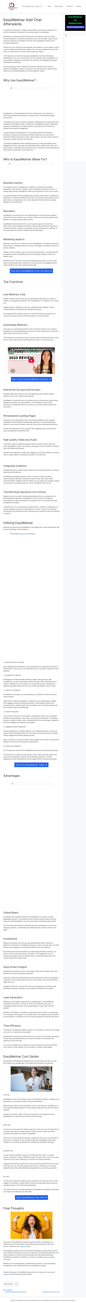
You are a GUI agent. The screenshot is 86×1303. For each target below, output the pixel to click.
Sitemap (78, 6)
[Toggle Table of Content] (15, 1284)
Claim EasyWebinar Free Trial (30, 1197)
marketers (23, 1246)
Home (49, 6)
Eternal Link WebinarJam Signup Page (15, 1291)
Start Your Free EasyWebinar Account (30, 379)
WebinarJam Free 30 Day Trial (51, 1291)
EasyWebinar (9, 1290)
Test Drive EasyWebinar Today (30, 765)
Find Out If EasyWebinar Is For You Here (30, 271)
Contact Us (69, 6)
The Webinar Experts (32, 6)
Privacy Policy (59, 6)
